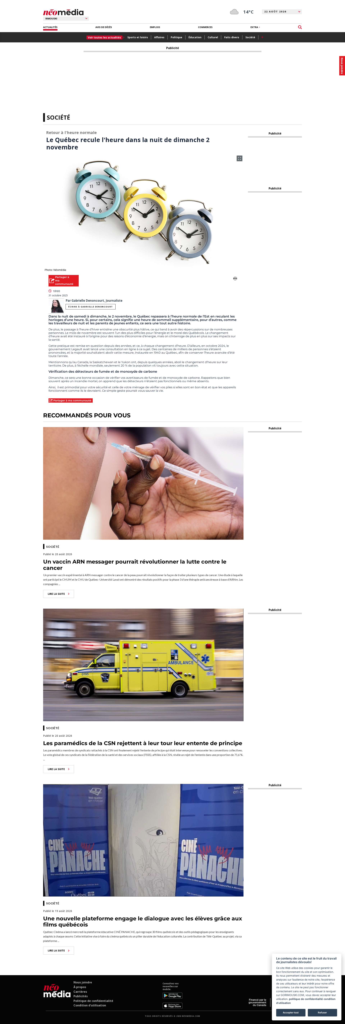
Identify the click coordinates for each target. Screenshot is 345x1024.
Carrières (80, 992)
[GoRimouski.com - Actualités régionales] (63, 12)
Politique (176, 37)
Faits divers (231, 37)
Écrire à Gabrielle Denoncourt (90, 306)
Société (250, 37)
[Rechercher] (300, 27)
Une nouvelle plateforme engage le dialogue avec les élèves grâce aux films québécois (142, 921)
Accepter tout (291, 1012)
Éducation (194, 37)
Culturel (213, 37)
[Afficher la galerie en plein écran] (239, 158)
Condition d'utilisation (89, 1005)
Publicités (80, 996)
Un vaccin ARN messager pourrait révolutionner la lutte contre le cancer (134, 564)
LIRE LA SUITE (56, 594)
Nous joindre (82, 982)
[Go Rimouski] (57, 995)
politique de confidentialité (306, 998)
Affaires (159, 37)
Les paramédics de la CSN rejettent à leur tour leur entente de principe (142, 743)
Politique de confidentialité (93, 1001)
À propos (79, 987)
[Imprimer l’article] (235, 279)
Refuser (322, 1012)
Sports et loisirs (137, 37)
